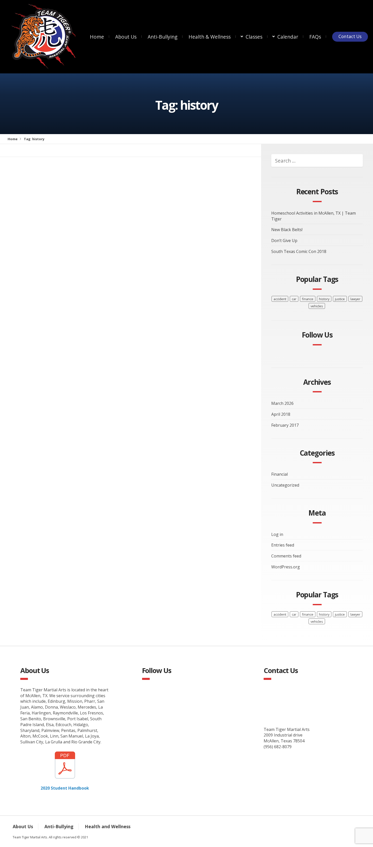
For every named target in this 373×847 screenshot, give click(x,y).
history (324, 299)
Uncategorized (285, 485)
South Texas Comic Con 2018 (298, 251)
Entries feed (282, 545)
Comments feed (286, 556)
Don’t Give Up (284, 240)
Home (97, 36)
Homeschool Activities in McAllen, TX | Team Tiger (313, 216)
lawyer (355, 299)
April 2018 (280, 414)
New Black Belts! (286, 229)
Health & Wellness (210, 36)
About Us (126, 36)
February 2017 (285, 425)
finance (307, 299)
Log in (277, 534)
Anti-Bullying (162, 36)
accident (280, 299)
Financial (279, 474)
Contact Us (350, 36)
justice (340, 299)
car (294, 299)
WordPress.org (285, 567)
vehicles (317, 306)
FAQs (315, 36)
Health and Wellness (107, 826)
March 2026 (282, 403)
